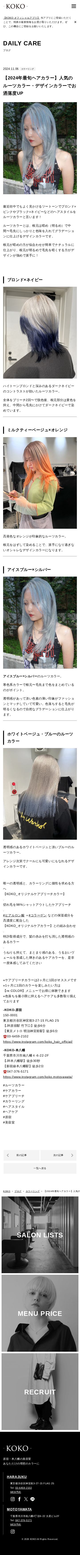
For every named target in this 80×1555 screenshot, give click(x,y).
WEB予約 (15, 1492)
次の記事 (58, 1155)
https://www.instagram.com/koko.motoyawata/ (37, 1077)
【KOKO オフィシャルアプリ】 (21, 17)
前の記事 (21, 1155)
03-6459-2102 (23, 1487)
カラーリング (27, 69)
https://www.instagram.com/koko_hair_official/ (38, 1041)
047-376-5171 (23, 1520)
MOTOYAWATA (19, 1509)
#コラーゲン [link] (38, 915)
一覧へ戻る (40, 1168)
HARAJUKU (17, 1477)
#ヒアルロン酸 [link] (13, 915)
